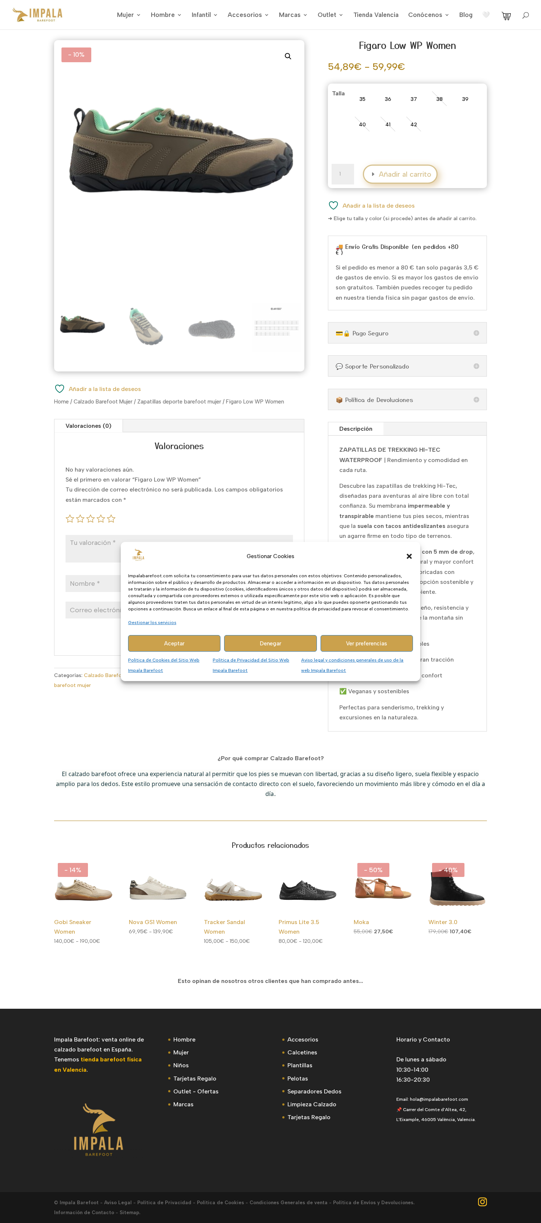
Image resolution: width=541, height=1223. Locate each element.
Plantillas (299, 1065)
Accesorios (245, 15)
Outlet (327, 15)
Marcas (290, 15)
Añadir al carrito (405, 174)
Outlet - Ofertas (196, 1091)
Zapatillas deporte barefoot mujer (179, 401)
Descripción (355, 428)
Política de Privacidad (164, 1202)
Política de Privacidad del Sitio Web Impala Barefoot (251, 665)
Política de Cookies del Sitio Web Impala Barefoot (163, 665)
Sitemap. (130, 1212)
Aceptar (174, 643)
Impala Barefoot (79, 1202)
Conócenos (425, 15)
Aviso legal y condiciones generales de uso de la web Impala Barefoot (352, 665)
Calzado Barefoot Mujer (103, 401)
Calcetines (302, 1052)
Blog (466, 15)
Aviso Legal (118, 1202)
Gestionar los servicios (152, 622)
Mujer (125, 15)
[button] (409, 556)
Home (61, 401)
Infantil (201, 15)
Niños (181, 1065)
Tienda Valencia (376, 15)
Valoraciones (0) (89, 425)
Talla (338, 93)
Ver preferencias (366, 643)
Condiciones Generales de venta (289, 1202)
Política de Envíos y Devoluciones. (373, 1202)
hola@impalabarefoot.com (439, 1099)
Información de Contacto (84, 1212)
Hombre (163, 15)
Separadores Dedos (314, 1091)
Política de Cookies (220, 1202)
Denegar (270, 643)
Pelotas (297, 1078)
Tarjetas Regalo (194, 1078)
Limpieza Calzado (311, 1104)
